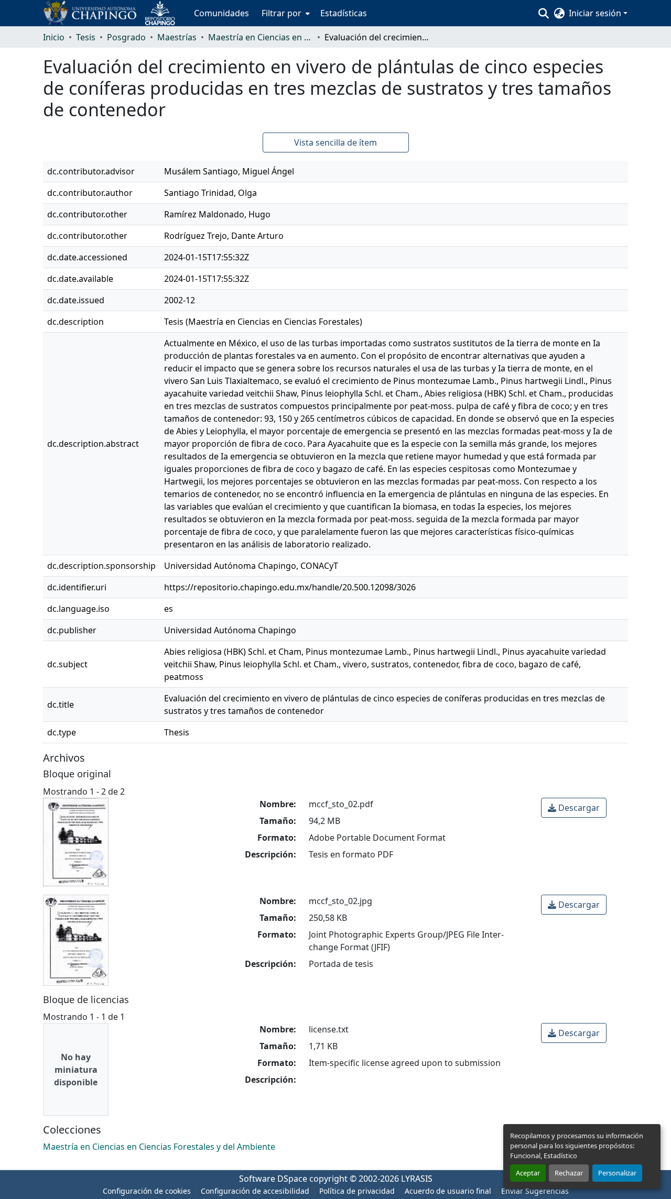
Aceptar (528, 1173)
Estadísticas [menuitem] (343, 13)
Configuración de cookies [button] (147, 1191)
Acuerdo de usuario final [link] (448, 1191)
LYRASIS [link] (416, 1178)
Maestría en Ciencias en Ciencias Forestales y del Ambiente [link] (260, 37)
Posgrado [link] (126, 37)
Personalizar (617, 1173)
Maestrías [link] (177, 37)
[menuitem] (284, 13)
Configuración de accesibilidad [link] (255, 1191)
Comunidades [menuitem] (221, 13)
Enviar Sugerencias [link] (535, 1191)
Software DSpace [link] (273, 1178)
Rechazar (569, 1173)
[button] (113, 13)
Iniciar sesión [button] (596, 13)
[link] (574, 808)
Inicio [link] (53, 37)
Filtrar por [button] (281, 13)
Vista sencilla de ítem (335, 142)
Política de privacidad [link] (357, 1191)
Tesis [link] (85, 37)
